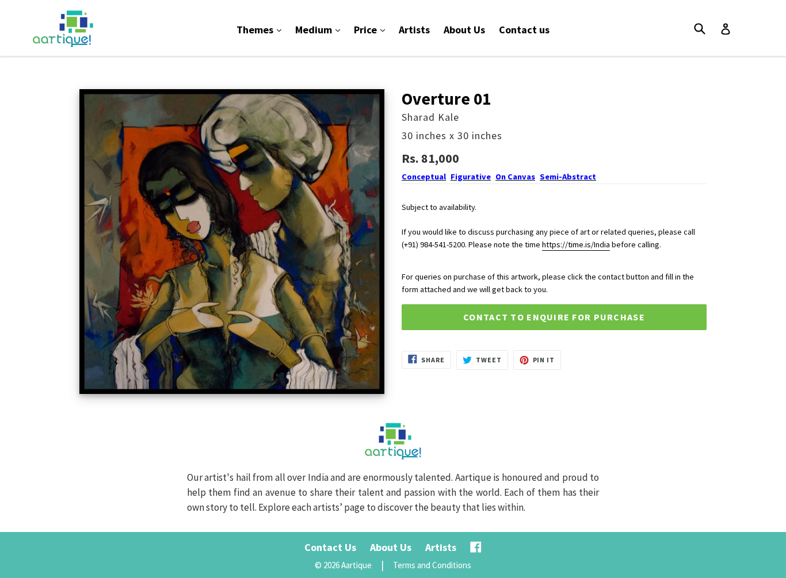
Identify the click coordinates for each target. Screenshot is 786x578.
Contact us (524, 29)
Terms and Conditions (432, 565)
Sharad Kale (430, 117)
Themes (261, 29)
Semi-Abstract (568, 176)
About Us (464, 29)
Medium (320, 29)
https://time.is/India (576, 244)
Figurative (471, 176)
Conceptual (424, 176)
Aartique (356, 565)
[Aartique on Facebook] (476, 547)
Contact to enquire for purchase (554, 317)
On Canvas (515, 176)
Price (372, 29)
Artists (414, 29)
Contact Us (330, 547)
